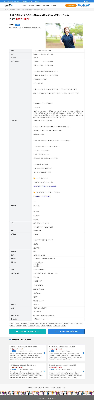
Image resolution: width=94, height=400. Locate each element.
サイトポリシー (53, 387)
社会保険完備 (31, 323)
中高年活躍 (45, 323)
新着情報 (53, 5)
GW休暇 (66, 323)
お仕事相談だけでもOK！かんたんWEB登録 (44, 186)
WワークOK (72, 323)
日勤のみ (37, 325)
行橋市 (17, 24)
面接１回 (17, 323)
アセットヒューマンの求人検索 (41, 196)
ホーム (24, 5)
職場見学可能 (24, 323)
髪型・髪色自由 (59, 323)
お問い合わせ (46, 5)
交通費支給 (12, 325)
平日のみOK (38, 323)
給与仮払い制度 (57, 325)
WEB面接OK (51, 323)
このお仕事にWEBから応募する (29, 331)
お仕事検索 (31, 5)
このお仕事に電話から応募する (67, 331)
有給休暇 (43, 325)
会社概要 (38, 5)
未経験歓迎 (49, 325)
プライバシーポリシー (61, 387)
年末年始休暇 (31, 325)
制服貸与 (25, 325)
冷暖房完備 (19, 325)
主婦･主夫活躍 (79, 323)
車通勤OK (64, 325)
